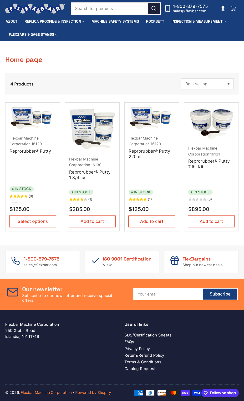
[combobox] (116, 8)
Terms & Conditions (142, 362)
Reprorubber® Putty (30, 151)
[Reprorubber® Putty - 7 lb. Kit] (211, 123)
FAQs (129, 341)
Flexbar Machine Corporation (46, 392)
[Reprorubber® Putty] (33, 118)
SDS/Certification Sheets (148, 335)
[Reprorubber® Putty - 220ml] (152, 118)
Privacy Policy (137, 348)
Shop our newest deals (203, 265)
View (107, 265)
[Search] (154, 8)
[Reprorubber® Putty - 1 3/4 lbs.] (92, 129)
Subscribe (220, 293)
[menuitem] (11, 21)
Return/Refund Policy (144, 355)
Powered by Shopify (93, 392)
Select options (33, 221)
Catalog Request (140, 368)
